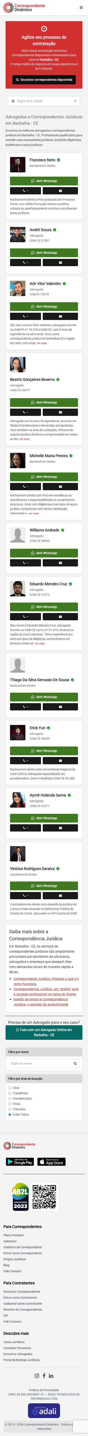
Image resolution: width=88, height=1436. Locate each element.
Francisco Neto (42, 160)
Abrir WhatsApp (46, 181)
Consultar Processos (17, 1348)
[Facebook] (44, 1376)
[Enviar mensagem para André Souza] (60, 262)
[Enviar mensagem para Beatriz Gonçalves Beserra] (60, 412)
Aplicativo (9, 1241)
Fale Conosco (12, 1271)
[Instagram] (37, 1376)
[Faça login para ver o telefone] (25, 190)
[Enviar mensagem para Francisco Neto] (60, 190)
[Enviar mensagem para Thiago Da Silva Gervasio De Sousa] (60, 706)
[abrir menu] (81, 7)
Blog (6, 1265)
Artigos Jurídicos (14, 1259)
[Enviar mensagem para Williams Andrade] (60, 562)
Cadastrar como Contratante (22, 1303)
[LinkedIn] (51, 1376)
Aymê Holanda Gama (48, 795)
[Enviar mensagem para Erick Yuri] (60, 760)
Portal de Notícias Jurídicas (21, 1360)
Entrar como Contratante (20, 1297)
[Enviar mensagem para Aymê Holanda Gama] (60, 828)
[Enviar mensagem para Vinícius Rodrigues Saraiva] (60, 895)
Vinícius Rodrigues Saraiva (32, 868)
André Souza (40, 229)
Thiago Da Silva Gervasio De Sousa (39, 680)
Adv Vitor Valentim (45, 283)
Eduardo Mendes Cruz (48, 584)
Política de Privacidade (44, 1390)
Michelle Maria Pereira (49, 455)
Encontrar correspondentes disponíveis (46, 79)
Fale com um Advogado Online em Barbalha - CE (45, 1032)
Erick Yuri (37, 728)
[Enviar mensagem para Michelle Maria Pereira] (60, 486)
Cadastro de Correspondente (22, 1247)
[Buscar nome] (75, 1063)
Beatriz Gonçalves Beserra (32, 379)
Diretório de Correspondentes (22, 1309)
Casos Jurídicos (14, 1342)
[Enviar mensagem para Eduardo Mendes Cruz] (60, 616)
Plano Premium (13, 1235)
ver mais (42, 343)
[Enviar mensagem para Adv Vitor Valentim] (60, 316)
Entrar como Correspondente (22, 1253)
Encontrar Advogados (17, 1354)
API (5, 1315)
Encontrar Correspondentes (21, 1291)
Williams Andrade (44, 530)
